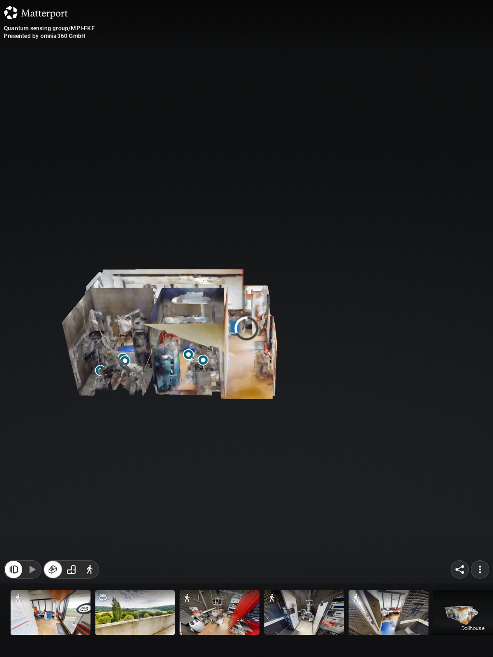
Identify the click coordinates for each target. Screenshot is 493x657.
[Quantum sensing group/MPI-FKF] (246, 328)
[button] (50, 612)
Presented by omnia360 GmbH (45, 36)
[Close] (337, 81)
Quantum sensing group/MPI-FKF (49, 28)
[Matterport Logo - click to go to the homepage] (36, 12)
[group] (71, 569)
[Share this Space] (460, 569)
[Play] (31, 569)
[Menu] (480, 569)
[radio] (53, 569)
